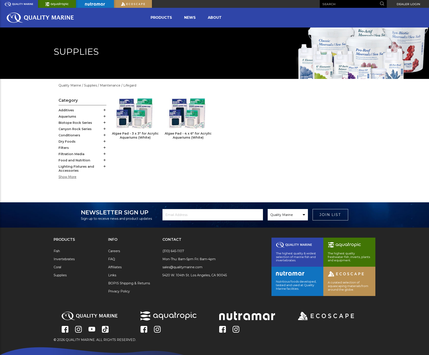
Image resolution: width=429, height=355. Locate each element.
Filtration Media (71, 154)
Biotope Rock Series (75, 123)
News (190, 17)
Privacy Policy (119, 291)
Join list (330, 215)
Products (161, 17)
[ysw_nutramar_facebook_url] (222, 330)
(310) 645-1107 (173, 251)
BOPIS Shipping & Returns (129, 283)
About (215, 17)
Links (112, 275)
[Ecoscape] (320, 316)
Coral (57, 267)
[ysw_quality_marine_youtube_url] (91, 330)
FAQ (111, 259)
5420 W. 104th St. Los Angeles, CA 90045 (194, 275)
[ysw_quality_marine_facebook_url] (65, 330)
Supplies (60, 275)
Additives (66, 110)
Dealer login (408, 4)
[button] (104, 110)
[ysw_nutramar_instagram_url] (236, 330)
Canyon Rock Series (75, 129)
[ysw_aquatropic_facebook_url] (144, 330)
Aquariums (67, 116)
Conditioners (69, 135)
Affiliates (115, 267)
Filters (64, 148)
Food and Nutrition (74, 160)
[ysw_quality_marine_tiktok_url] (105, 330)
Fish (57, 251)
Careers (114, 251)
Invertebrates (64, 259)
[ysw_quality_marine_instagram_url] (78, 330)
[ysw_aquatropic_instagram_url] (157, 330)
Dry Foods (67, 141)
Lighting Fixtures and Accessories (76, 169)
